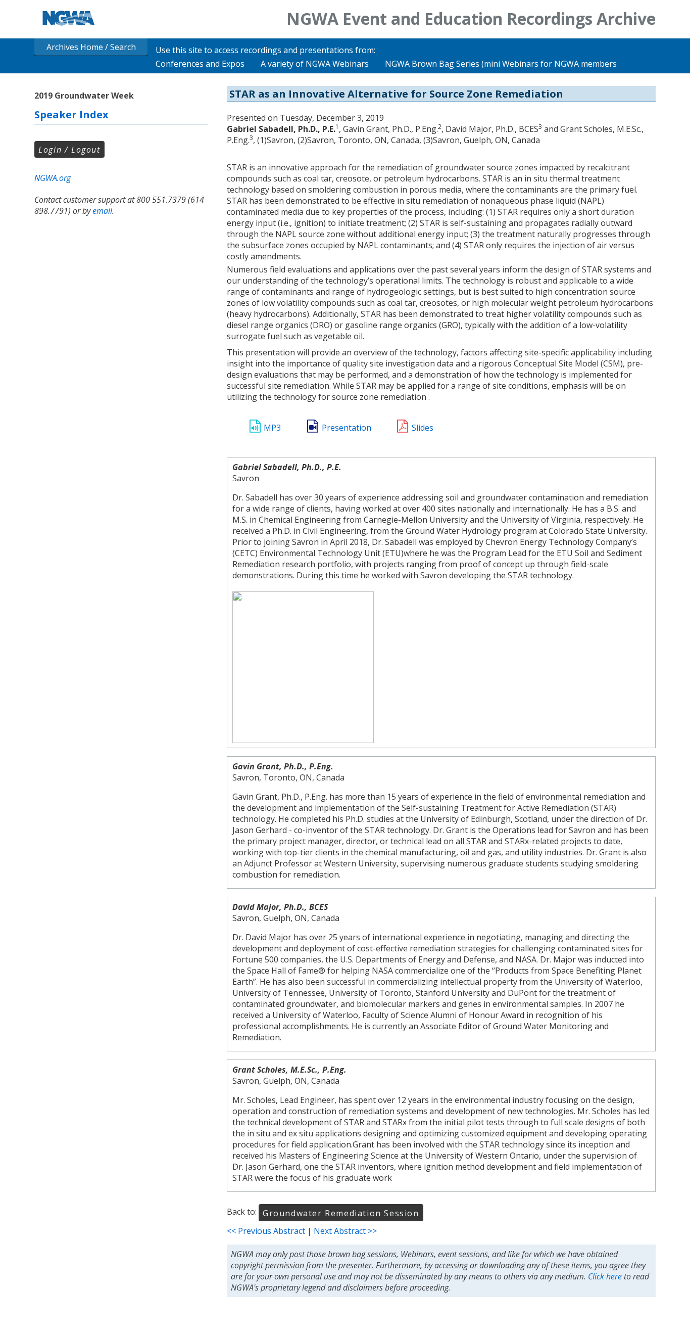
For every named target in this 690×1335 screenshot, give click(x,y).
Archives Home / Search (91, 47)
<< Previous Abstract (266, 1230)
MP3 (272, 427)
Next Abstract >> (345, 1230)
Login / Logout (69, 149)
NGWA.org (52, 177)
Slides (422, 427)
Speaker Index (71, 114)
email (102, 210)
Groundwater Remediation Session (341, 1213)
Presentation (346, 427)
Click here (605, 1276)
